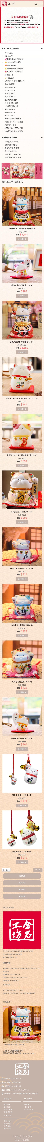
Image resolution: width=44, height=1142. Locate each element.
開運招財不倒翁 (10, 125)
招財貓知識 (8, 1109)
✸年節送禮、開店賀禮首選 (14, 81)
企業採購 (7, 1126)
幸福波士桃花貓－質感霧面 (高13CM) (22, 455)
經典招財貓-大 (10, 90)
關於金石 (7, 1104)
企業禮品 (22, 889)
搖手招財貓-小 (10, 115)
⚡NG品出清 (9, 78)
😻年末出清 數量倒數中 (14, 71)
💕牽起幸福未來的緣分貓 (14, 59)
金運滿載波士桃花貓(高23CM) (22, 342)
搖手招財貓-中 (10, 112)
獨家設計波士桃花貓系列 (14, 128)
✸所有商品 (9, 53)
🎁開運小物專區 (11, 65)
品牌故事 (8, 1098)
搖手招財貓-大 (10, 109)
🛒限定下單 (9, 74)
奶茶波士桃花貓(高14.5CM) (22, 512)
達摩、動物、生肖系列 (13, 118)
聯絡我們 (7, 1129)
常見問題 (8, 1115)
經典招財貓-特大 (11, 87)
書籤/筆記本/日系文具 (13, 154)
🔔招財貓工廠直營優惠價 (14, 68)
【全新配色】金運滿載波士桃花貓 (22, 228)
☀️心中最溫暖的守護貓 (13, 62)
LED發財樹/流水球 (11, 106)
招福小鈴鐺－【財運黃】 (22, 851)
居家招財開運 (10, 84)
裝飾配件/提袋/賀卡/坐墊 (14, 131)
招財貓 (27, 1104)
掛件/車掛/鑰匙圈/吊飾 (13, 157)
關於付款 (22, 882)
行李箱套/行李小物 (11, 141)
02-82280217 (33, 968)
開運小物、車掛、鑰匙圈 (14, 121)
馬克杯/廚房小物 (11, 151)
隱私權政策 (8, 1112)
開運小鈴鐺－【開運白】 (22, 795)
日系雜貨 (27, 1107)
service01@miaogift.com (19, 977)
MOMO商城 (28, 1109)
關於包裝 (22, 876)
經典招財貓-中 (10, 93)
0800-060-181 (15, 968)
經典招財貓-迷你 (11, 100)
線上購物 (28, 1098)
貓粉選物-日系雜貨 (9, 137)
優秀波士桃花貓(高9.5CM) (22, 285)
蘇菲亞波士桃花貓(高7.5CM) (22, 568)
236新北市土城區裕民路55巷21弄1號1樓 (25, 1094)
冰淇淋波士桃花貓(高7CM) (22, 625)
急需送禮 (22, 896)
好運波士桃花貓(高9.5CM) (22, 738)
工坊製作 (7, 1107)
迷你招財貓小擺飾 (11, 103)
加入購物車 (22, 239)
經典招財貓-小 (10, 96)
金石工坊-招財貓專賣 (10, 48)
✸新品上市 (9, 56)
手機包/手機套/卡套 (12, 148)
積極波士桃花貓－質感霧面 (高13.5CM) (22, 398)
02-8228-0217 (16, 1078)
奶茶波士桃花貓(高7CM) (22, 682)
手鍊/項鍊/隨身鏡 (11, 145)
